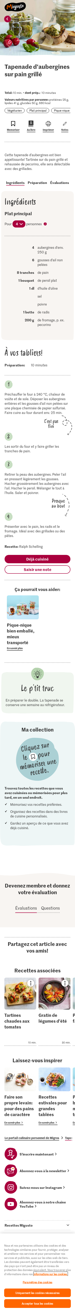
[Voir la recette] (20, 1012)
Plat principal (37, 110)
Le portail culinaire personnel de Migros (32, 1137)
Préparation (37, 182)
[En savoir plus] (23, 636)
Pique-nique (62, 110)
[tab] (37, 1225)
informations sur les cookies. (51, 1274)
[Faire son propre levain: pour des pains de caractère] (20, 1096)
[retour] (7, 19)
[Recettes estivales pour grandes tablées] (54, 1096)
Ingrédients (15, 182)
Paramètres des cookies (37, 1282)
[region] (37, 1271)
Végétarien (14, 110)
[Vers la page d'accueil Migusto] (15, 4)
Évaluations (59, 182)
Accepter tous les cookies (37, 1303)
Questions (50, 908)
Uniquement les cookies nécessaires (37, 1293)
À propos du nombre (45, 224)
